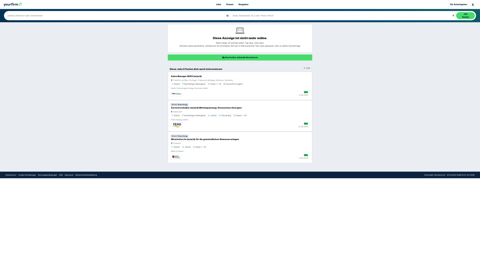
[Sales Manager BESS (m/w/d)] (240, 86)
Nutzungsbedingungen (47, 175)
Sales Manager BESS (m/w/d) (186, 76)
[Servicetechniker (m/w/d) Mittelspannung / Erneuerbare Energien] (240, 115)
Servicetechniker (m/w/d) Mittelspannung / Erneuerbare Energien (206, 108)
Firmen (230, 4)
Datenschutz (11, 175)
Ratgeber (243, 4)
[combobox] (116, 15)
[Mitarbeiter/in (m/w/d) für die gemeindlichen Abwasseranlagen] (240, 147)
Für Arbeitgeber (458, 4)
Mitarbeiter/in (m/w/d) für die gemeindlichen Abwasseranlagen (205, 139)
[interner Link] (13, 4)
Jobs (218, 4)
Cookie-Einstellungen (27, 175)
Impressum (69, 175)
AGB (61, 175)
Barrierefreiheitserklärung (86, 175)
